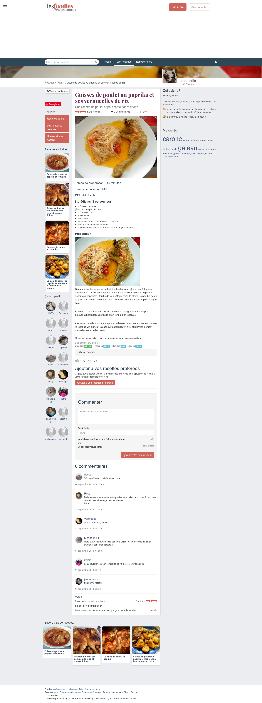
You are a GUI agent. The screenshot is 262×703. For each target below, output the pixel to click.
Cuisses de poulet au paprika (56, 248)
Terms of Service (122, 698)
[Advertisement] (131, 35)
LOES (51, 313)
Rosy (87, 493)
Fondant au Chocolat (70, 692)
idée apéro (168, 153)
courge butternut (191, 140)
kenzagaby (63, 438)
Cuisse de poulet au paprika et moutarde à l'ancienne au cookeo (57, 284)
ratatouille (185, 153)
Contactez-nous (92, 689)
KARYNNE (63, 364)
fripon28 (63, 347)
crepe (203, 140)
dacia (87, 474)
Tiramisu (107, 692)
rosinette (188, 80)
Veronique (90, 518)
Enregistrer (54, 104)
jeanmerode (91, 579)
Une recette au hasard (55, 138)
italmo (87, 560)
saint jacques (197, 153)
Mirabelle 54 (91, 538)
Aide (81, 689)
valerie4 (51, 347)
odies (47, 6)
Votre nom (83, 427)
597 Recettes (187, 84)
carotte (172, 138)
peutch (51, 330)
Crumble (117, 692)
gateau (187, 147)
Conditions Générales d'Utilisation (61, 689)
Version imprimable (58, 90)
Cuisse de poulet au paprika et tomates (57, 175)
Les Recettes (124, 61)
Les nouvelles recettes (54, 127)
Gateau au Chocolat (91, 692)
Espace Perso (144, 61)
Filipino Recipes (131, 692)
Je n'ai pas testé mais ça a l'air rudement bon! (101, 439)
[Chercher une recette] (96, 62)
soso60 (63, 330)
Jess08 (84, 610)
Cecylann (63, 313)
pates (177, 153)
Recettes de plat (56, 118)
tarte (176, 156)
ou (79, 442)
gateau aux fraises (207, 149)
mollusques (50, 438)
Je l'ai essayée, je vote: (90, 446)
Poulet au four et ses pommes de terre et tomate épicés (55, 212)
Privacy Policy (102, 698)
